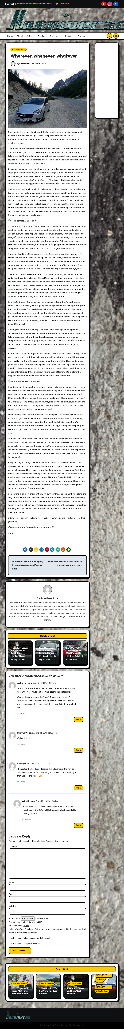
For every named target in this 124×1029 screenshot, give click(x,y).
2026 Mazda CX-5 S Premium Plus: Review (48, 991)
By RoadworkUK (23, 64)
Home (10, 36)
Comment (14, 846)
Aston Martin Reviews (101, 975)
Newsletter (56, 36)
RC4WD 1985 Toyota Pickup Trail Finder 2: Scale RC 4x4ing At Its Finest (74, 653)
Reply (78, 719)
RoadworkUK (49, 598)
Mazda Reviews (47, 983)
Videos (81, 36)
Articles (31, 36)
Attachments (15, 918)
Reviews (99, 983)
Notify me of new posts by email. (26, 943)
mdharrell (22, 683)
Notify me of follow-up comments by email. (30, 938)
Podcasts (69, 36)
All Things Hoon (18, 49)
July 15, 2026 (44, 660)
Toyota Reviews (20, 983)
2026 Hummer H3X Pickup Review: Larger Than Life (46, 651)
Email (11, 894)
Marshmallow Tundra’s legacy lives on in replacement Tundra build (27, 565)
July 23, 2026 (19, 660)
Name (11, 882)
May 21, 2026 (71, 660)
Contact (42, 36)
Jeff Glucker (20, 656)
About (20, 36)
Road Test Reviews (100, 987)
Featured (100, 979)
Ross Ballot (48, 656)
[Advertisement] (107, 81)
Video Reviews (102, 991)
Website (12, 906)
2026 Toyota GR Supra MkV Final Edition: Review (20, 991)
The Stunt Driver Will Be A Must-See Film (19, 650)
